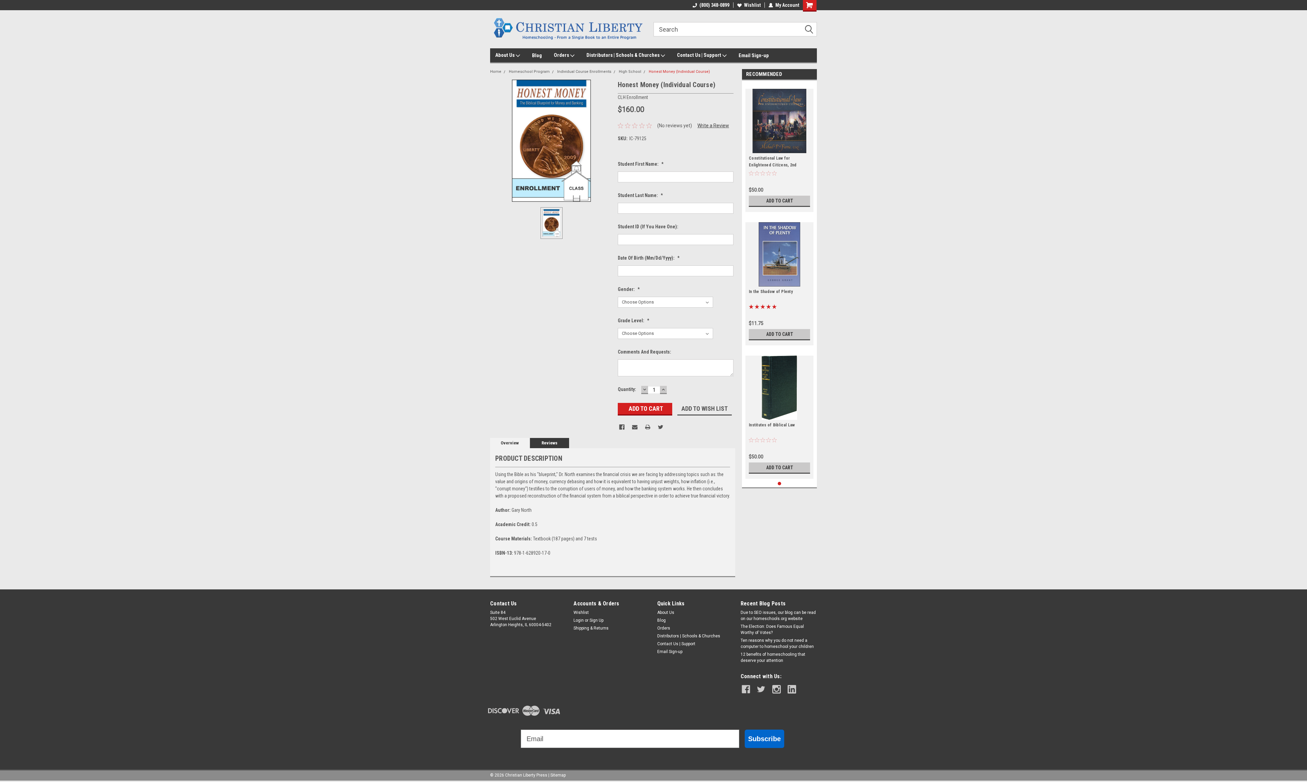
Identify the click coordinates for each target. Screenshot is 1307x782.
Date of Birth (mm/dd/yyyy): (649, 258)
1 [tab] (779, 484)
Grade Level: (633, 320)
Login (579, 620)
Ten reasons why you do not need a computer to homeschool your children (777, 643)
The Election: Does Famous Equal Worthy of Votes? (772, 629)
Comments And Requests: (644, 352)
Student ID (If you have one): (648, 226)
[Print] (647, 427)
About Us (505, 55)
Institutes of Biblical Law (772, 425)
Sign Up (596, 620)
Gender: (629, 289)
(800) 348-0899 (714, 5)
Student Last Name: (640, 195)
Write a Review (713, 125)
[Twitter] (660, 427)
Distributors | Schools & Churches (623, 55)
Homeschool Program (529, 71)
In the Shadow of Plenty (771, 291)
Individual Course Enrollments (584, 71)
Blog (537, 55)
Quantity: (627, 389)
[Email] (635, 427)
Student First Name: (641, 164)
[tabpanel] (779, 148)
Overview (510, 442)
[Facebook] (622, 427)
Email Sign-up (754, 55)
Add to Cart (779, 200)
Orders (562, 55)
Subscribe (764, 739)
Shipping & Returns (591, 628)
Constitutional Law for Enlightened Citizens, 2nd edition (772, 165)
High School (630, 71)
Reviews (550, 442)
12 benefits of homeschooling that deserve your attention (773, 657)
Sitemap (558, 775)
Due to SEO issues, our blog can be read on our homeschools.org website (778, 615)
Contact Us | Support (699, 55)
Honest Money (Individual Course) (679, 71)
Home (495, 71)
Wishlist (752, 5)
